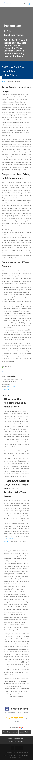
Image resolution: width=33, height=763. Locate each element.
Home (3, 81)
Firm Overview (18, 738)
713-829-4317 (9, 74)
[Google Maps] (21, 748)
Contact (20, 741)
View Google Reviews (10, 732)
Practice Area (12, 741)
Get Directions (6, 389)
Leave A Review (25, 732)
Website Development (21, 755)
